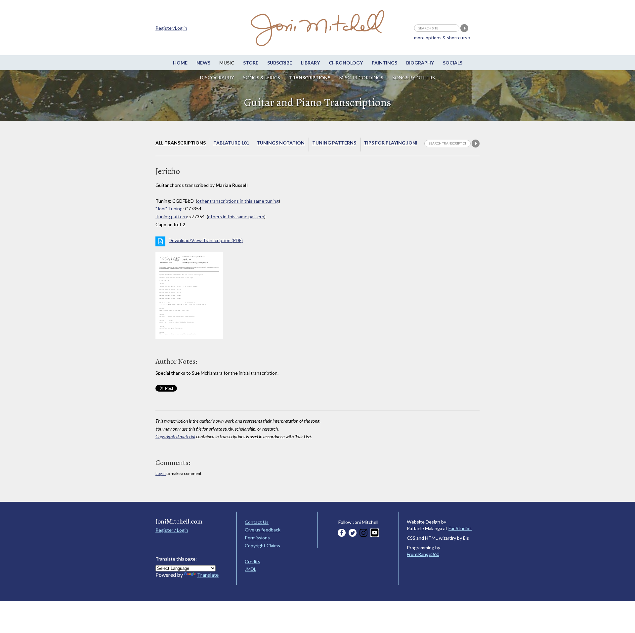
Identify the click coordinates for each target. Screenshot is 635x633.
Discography (217, 77)
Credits (252, 561)
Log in (160, 473)
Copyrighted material (175, 436)
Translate (208, 574)
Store (250, 62)
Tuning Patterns (334, 143)
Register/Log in (171, 28)
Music (226, 62)
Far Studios (460, 528)
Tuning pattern (171, 216)
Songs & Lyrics (261, 77)
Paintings (384, 62)
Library (310, 62)
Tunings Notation (281, 143)
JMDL (250, 569)
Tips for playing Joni (390, 143)
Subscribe (279, 62)
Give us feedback (262, 529)
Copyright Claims (262, 545)
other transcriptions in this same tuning (238, 201)
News (203, 62)
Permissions (257, 537)
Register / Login (171, 530)
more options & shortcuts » (442, 37)
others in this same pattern (236, 216)
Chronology (346, 62)
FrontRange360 (423, 554)
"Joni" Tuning (169, 208)
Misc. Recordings (361, 77)
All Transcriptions (180, 143)
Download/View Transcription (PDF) (206, 240)
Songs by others (413, 77)
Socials (452, 62)
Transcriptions (309, 77)
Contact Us (257, 522)
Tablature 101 (231, 143)
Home (180, 62)
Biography (420, 62)
